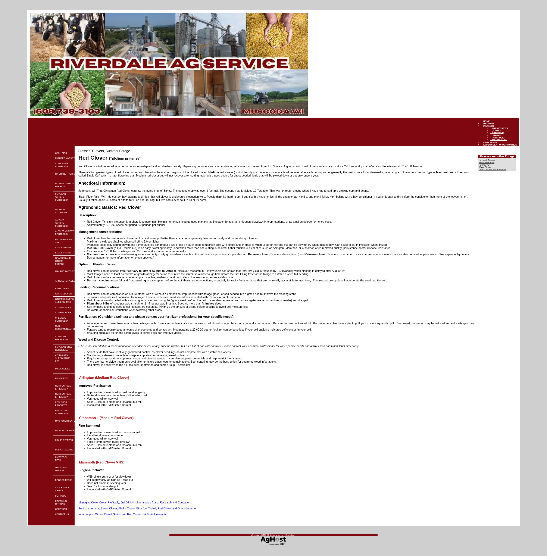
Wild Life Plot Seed (63, 241)
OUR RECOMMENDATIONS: (66, 327)
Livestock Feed (61, 458)
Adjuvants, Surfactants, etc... (63, 358)
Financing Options (61, 502)
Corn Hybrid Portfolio (62, 165)
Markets (488, 126)
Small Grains (63, 247)
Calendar (61, 509)
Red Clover (62, 288)
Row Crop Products (61, 403)
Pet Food (60, 496)
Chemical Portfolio (61, 319)
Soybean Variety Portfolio (61, 197)
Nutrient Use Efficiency (63, 387)
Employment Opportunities (500, 144)
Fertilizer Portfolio (61, 412)
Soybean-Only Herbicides (63, 348)
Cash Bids (61, 153)
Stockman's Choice (62, 489)
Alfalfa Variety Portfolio (61, 223)
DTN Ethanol (499, 140)
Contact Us (62, 514)
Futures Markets (65, 158)
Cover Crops (63, 307)
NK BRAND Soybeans (61, 211)
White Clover (63, 294)
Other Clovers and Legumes (64, 300)
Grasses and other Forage (63, 261)
